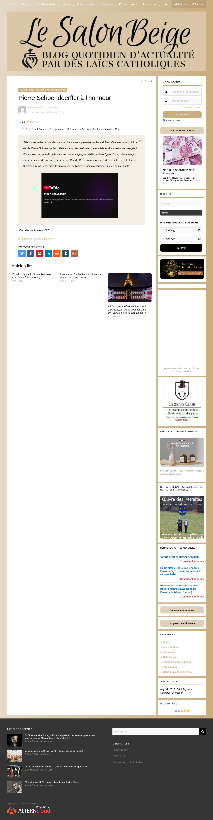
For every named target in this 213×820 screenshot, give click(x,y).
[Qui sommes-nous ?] (176, 711)
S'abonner (118, 756)
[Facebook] (30, 253)
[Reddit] (57, 253)
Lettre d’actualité (86, 4)
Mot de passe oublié (192, 107)
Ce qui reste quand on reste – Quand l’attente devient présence (56, 766)
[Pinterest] (39, 253)
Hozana (189, 371)
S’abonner (169, 652)
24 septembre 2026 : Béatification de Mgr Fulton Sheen (52, 782)
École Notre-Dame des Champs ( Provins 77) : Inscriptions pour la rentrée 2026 (180, 571)
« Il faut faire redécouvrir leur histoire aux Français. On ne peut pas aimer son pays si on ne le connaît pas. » (128, 309)
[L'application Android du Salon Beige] (188, 711)
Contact (66, 4)
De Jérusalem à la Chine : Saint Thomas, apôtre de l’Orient (54, 751)
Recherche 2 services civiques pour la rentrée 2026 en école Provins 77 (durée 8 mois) (179, 589)
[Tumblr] (65, 253)
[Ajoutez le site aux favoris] (182, 711)
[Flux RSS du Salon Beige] (185, 711)
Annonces (107, 4)
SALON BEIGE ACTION (182, 130)
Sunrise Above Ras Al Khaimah (179, 556)
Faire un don (170, 647)
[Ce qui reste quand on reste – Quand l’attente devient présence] (14, 776)
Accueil (15, 4)
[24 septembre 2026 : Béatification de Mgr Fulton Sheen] (14, 792)
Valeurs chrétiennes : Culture (51, 90)
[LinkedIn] (48, 253)
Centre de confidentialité (177, 672)
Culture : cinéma (27, 90)
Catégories (169, 657)
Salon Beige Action (45, 4)
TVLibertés (32, 122)
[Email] (74, 253)
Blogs (25, 4)
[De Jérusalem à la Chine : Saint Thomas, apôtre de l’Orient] (14, 761)
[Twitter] (22, 253)
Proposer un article (129, 4)
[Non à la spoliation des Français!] (182, 164)
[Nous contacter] (179, 711)
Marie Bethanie (38, 107)
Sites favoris (170, 667)
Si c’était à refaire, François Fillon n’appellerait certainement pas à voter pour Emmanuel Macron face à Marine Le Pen (60, 736)
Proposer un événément (182, 623)
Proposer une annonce (182, 610)
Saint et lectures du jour (177, 662)
